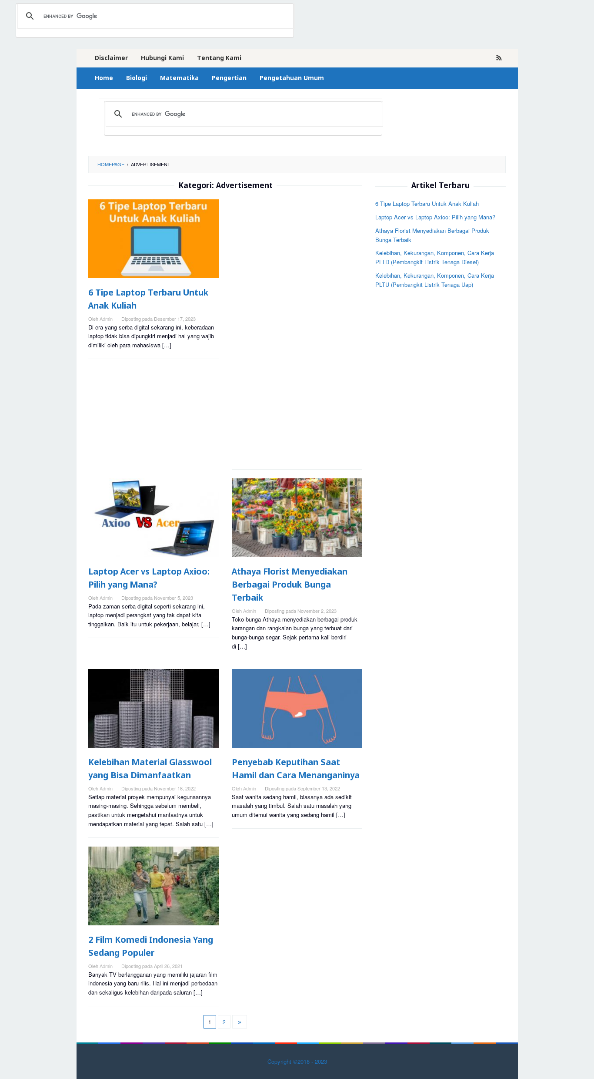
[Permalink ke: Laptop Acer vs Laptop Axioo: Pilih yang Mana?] (153, 517)
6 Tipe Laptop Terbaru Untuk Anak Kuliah (427, 203)
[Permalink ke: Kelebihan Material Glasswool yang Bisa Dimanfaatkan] (153, 708)
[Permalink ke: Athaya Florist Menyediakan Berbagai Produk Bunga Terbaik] (297, 517)
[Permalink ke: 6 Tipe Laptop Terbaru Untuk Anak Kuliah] (153, 238)
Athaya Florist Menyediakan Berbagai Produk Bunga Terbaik (289, 585)
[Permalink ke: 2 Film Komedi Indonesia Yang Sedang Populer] (153, 886)
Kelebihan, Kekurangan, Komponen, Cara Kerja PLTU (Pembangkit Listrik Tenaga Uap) (434, 280)
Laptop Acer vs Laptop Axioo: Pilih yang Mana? (435, 217)
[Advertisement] (297, 330)
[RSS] (499, 58)
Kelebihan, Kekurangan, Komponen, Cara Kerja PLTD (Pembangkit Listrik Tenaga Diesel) (434, 257)
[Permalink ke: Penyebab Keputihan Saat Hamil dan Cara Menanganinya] (297, 708)
